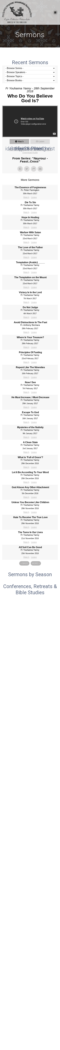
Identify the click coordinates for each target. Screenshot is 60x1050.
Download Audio (30, 152)
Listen (41, 141)
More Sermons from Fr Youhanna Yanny (28, 150)
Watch (21, 141)
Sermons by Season (30, 574)
